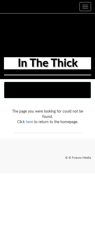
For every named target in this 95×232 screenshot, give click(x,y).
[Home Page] (4, 6)
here (29, 122)
